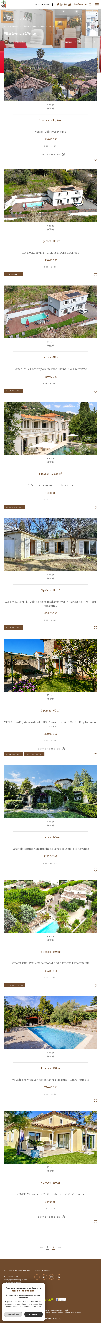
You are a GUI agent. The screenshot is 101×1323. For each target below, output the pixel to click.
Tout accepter (34, 1314)
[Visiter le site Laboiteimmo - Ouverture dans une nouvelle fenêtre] (50, 1317)
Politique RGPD (70, 1312)
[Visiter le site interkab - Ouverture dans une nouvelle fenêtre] (45, 1299)
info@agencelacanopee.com (15, 1280)
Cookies (78, 1312)
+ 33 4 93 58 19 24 (11, 1277)
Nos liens (60, 1312)
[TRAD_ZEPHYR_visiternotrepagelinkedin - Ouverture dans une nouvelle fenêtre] (61, 5)
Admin (54, 1312)
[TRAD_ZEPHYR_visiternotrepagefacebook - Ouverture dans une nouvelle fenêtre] (58, 5)
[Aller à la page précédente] (41, 1247)
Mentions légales (45, 1312)
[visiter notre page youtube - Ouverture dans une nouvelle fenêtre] (69, 5)
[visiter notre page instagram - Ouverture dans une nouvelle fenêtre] (65, 5)
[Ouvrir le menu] (97, 4)
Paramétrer (13, 1314)
